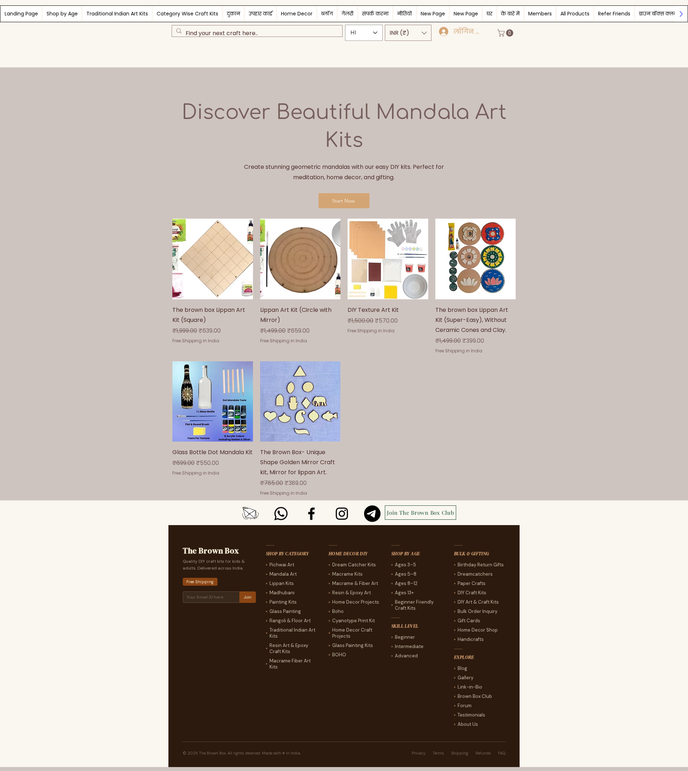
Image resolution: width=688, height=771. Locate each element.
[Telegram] (372, 513)
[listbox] (408, 33)
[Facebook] (311, 513)
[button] (408, 33)
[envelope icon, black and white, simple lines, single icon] (250, 513)
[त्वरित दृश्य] (212, 259)
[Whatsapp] (281, 513)
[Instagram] (342, 513)
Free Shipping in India (195, 341)
